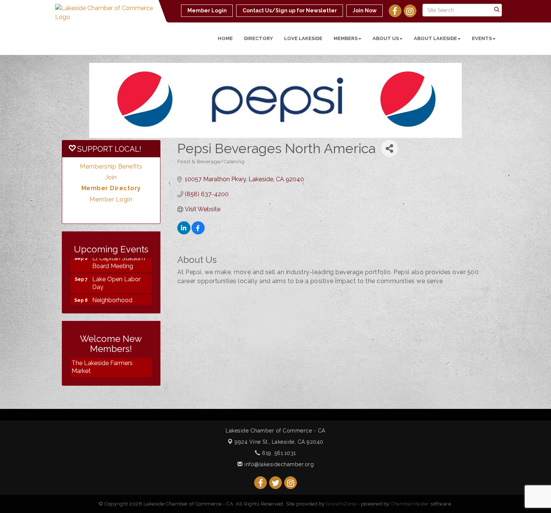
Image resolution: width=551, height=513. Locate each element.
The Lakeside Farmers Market (102, 366)
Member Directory (111, 188)
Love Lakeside (303, 38)
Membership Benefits (111, 166)
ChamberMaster (410, 504)
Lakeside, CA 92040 (279, 442)
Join (111, 177)
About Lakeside (435, 38)
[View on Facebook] (198, 232)
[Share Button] (389, 148)
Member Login (111, 199)
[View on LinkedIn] (183, 232)
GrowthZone (341, 504)
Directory (258, 38)
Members (346, 38)
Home (225, 38)
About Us (386, 38)
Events (482, 38)
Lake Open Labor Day (116, 278)
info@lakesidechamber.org (278, 464)
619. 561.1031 (278, 453)
